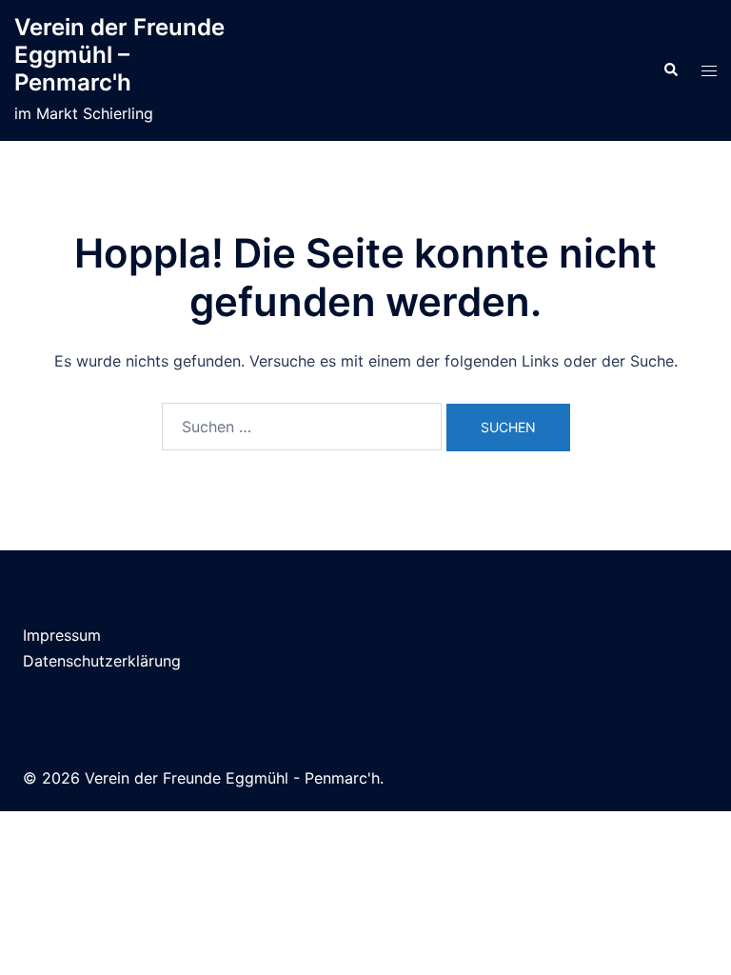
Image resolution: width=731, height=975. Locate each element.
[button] (670, 70)
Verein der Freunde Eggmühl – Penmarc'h (119, 54)
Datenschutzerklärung (102, 660)
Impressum (62, 635)
